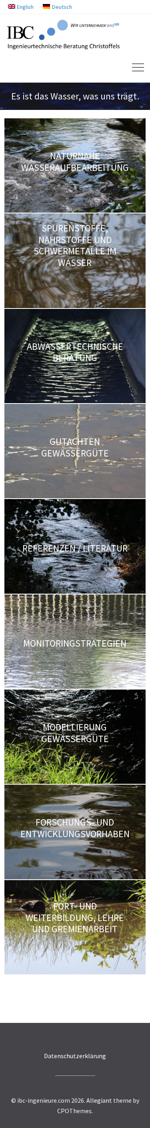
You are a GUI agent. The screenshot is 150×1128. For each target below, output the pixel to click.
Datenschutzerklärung (75, 1056)
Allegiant (99, 1100)
